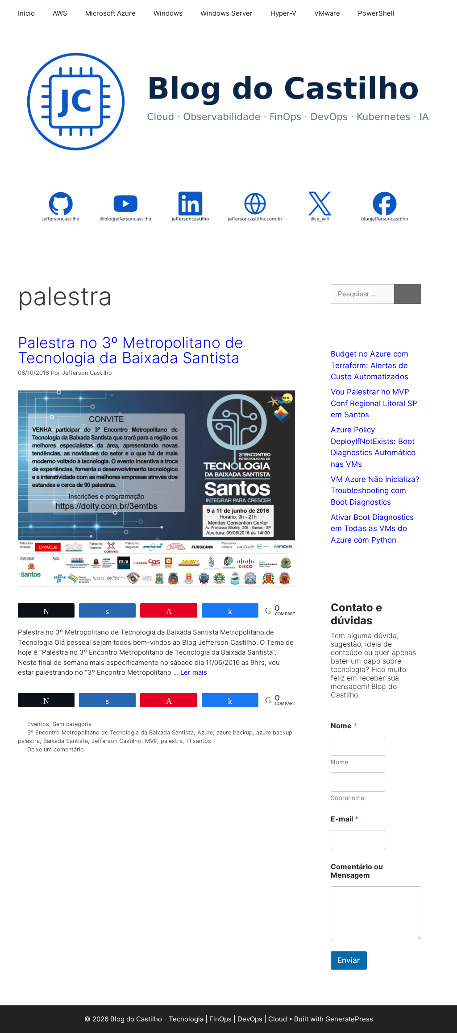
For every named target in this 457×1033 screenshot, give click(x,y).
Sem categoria (72, 724)
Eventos (38, 724)
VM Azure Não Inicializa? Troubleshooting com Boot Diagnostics (375, 490)
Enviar (348, 960)
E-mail (344, 819)
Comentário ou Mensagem (357, 871)
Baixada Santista (65, 741)
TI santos (198, 741)
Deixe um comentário (55, 749)
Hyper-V (283, 13)
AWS (60, 13)
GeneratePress (349, 1019)
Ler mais (193, 672)
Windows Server (226, 13)
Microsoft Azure (110, 13)
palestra (172, 741)
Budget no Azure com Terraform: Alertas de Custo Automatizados (369, 365)
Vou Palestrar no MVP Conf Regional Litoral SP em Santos (374, 403)
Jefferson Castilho (116, 741)
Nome (339, 762)
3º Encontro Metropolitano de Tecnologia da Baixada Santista (110, 732)
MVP (151, 741)
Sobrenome (347, 797)
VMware (327, 13)
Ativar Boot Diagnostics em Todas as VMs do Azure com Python (372, 528)
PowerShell (376, 13)
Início (26, 13)
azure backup (234, 732)
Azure (205, 732)
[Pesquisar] (407, 294)
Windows (168, 13)
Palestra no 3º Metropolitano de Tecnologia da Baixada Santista (130, 350)
